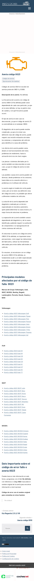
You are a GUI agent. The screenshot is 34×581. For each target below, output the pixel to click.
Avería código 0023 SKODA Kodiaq (16, 439)
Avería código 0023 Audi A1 (13, 364)
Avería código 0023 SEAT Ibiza (14, 391)
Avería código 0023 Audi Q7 (13, 367)
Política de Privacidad (9, 553)
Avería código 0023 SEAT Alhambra (16, 402)
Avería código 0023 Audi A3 (13, 351)
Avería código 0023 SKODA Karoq (15, 436)
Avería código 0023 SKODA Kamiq (15, 452)
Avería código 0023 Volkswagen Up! (16, 335)
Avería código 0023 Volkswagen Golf (16, 313)
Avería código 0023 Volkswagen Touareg (17, 332)
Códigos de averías (8, 78)
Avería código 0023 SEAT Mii (14, 404)
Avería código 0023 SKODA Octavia (16, 431)
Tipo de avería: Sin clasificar (11, 81)
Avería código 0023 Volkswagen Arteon (17, 327)
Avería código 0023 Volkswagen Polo (16, 319)
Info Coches (24, 537)
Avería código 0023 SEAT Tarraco (15, 399)
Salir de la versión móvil (17, 565)
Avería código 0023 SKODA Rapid (15, 444)
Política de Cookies (8, 556)
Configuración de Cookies (10, 559)
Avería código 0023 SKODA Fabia (15, 442)
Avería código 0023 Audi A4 (13, 353)
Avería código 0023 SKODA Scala (15, 447)
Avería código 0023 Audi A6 (13, 359)
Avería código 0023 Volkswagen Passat (17, 321)
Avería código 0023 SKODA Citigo (15, 450)
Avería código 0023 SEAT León (14, 388)
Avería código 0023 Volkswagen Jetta (16, 324)
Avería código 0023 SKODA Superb (16, 434)
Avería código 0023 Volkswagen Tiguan (17, 316)
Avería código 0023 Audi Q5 (13, 356)
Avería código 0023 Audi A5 (13, 370)
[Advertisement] (17, 33)
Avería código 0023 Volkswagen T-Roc (17, 330)
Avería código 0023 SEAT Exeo (14, 407)
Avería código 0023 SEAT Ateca (15, 396)
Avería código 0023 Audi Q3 (13, 362)
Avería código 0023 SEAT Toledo (15, 410)
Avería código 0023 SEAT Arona (15, 394)
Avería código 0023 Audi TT (13, 372)
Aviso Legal (6, 551)
